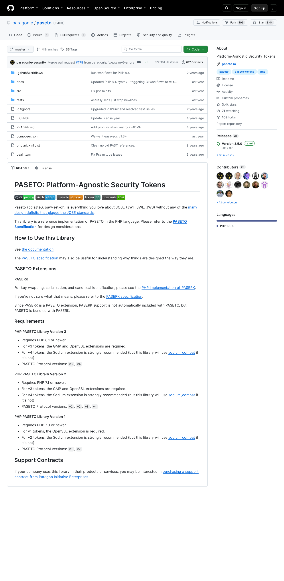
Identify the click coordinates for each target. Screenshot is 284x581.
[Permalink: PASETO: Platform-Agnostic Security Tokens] (11, 185)
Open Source (104, 8)
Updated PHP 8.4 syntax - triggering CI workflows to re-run (134, 82)
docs (20, 82)
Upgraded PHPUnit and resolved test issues (123, 109)
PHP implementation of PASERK (168, 287)
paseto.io (229, 64)
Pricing (156, 8)
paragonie (22, 22)
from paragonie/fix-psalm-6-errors (109, 62)
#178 (79, 62)
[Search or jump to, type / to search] (226, 8)
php (262, 71)
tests (20, 100)
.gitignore (23, 109)
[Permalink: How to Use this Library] (11, 238)
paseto (44, 22)
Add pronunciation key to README (116, 127)
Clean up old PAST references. (113, 145)
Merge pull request (61, 62)
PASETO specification (40, 258)
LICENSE (23, 118)
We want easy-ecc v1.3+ (109, 136)
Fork (237, 22)
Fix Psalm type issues (106, 154)
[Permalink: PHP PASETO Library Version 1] (11, 416)
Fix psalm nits (101, 91)
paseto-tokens (244, 71)
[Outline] (202, 168)
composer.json (27, 136)
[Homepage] (10, 8)
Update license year (105, 118)
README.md (26, 127)
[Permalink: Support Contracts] (11, 460)
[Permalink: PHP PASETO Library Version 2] (11, 374)
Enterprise (133, 8)
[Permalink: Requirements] (11, 321)
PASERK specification (124, 296)
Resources (76, 8)
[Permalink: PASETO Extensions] (11, 269)
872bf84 (160, 62)
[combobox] (153, 49)
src (19, 91)
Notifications (209, 22)
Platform (27, 8)
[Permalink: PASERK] (11, 279)
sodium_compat (181, 352)
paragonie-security (31, 62)
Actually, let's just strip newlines (114, 100)
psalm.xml (24, 154)
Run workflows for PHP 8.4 (110, 73)
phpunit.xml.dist (28, 145)
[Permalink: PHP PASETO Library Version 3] (11, 331)
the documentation (37, 249)
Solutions (50, 8)
